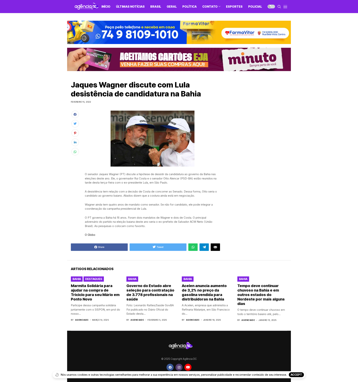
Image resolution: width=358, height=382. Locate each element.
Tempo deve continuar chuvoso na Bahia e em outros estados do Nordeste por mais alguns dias (261, 295)
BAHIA (77, 279)
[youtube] (187, 367)
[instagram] (179, 367)
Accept (296, 374)
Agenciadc (82, 320)
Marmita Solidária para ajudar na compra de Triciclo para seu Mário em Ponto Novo (95, 292)
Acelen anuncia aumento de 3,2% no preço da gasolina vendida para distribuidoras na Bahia (204, 292)
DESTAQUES (93, 279)
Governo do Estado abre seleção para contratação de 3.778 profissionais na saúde (150, 292)
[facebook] (170, 367)
